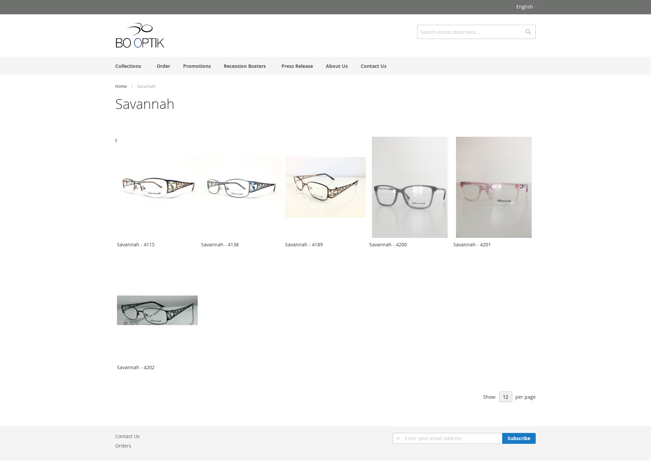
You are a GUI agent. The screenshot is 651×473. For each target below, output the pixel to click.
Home (121, 86)
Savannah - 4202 (136, 367)
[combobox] (476, 32)
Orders (123, 445)
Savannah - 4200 (388, 244)
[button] (527, 7)
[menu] (325, 66)
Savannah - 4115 (136, 244)
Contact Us (127, 436)
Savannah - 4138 (220, 244)
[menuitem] (129, 66)
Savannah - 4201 (472, 244)
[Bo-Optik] (140, 35)
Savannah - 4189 (304, 244)
